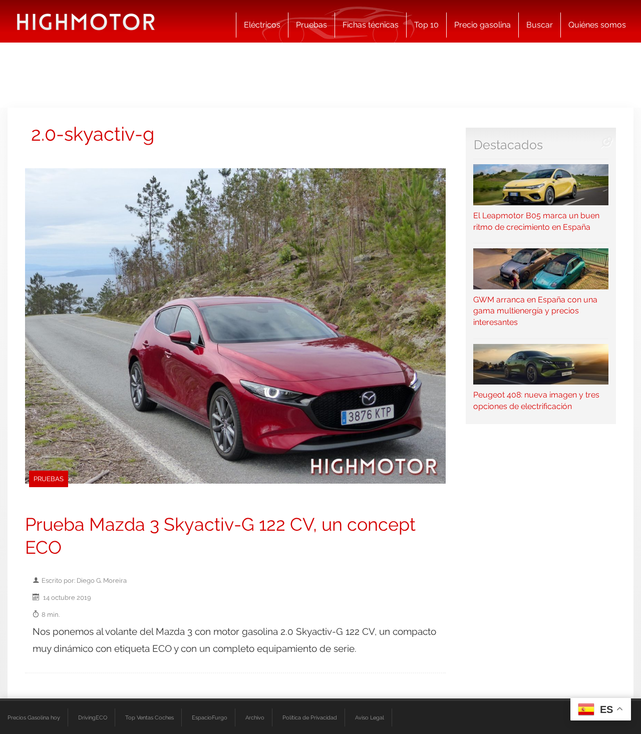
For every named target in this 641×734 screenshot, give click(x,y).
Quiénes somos (597, 25)
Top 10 (426, 25)
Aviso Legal (369, 717)
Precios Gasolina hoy (34, 717)
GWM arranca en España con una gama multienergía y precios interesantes (535, 311)
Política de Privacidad (309, 717)
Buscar (539, 25)
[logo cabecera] (86, 21)
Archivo (254, 717)
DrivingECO (92, 717)
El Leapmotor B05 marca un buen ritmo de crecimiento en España (536, 221)
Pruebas (311, 25)
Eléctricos (262, 25)
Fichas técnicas (371, 25)
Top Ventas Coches (149, 717)
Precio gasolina (482, 25)
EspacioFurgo (209, 717)
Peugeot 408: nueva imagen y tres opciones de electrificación (536, 400)
